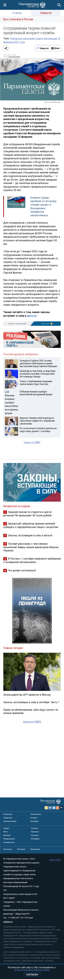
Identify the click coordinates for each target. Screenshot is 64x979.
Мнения (7, 835)
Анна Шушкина (14, 56)
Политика (7, 814)
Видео (6, 828)
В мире (34, 818)
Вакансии (35, 849)
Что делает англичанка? (22, 570)
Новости (45, 13)
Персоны (35, 832)
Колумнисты (9, 842)
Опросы (34, 828)
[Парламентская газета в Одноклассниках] (57, 807)
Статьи (17, 13)
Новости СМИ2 (32, 442)
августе (32, 315)
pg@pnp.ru (8, 922)
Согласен (32, 974)
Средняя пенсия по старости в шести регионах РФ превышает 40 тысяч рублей (27, 513)
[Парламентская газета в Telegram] (53, 807)
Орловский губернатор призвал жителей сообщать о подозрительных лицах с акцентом (30, 525)
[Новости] (43, 48)
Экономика (36, 814)
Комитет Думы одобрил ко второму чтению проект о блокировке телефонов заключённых (43, 206)
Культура (34, 821)
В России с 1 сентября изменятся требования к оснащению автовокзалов (32, 560)
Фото (5, 832)
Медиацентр (9, 839)
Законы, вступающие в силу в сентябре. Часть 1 (31, 702)
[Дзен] (55, 48)
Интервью (35, 839)
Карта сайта (55, 860)
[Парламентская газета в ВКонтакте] (50, 807)
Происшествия (9, 821)
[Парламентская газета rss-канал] (46, 807)
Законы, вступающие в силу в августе (30, 535)
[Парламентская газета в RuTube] (61, 807)
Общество (7, 818)
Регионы (35, 835)
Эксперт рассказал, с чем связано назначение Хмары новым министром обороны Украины (31, 547)
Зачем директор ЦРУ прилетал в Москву (27, 694)
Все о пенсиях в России (18, 19)
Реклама (21, 849)
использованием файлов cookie (32, 969)
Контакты (7, 849)
